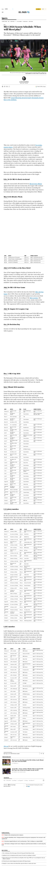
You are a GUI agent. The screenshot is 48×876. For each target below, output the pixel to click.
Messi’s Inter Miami (36, 184)
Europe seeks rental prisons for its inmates (14, 835)
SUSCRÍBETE (38, 9)
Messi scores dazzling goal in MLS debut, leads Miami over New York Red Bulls (28, 761)
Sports (4, 18)
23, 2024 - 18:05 (24, 83)
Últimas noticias (5, 832)
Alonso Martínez (24, 81)
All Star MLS (8, 780)
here (29, 786)
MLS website (34, 298)
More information (7, 786)
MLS (4, 24)
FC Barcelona (25, 21)
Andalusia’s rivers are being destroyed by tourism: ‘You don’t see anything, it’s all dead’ (19, 855)
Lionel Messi (14, 780)
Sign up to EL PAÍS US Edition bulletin (12, 753)
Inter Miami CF (31, 780)
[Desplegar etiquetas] (43, 780)
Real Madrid (19, 21)
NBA (8, 21)
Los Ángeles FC (20, 780)
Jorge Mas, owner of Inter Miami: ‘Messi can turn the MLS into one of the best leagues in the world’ (27, 769)
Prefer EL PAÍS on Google (41, 86)
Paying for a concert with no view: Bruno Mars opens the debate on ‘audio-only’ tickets (19, 863)
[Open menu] (3, 12)
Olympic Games (4, 21)
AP (12, 763)
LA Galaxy (26, 780)
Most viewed (5, 850)
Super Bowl (12, 21)
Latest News (31, 21)
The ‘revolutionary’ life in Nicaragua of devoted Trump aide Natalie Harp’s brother (18, 853)
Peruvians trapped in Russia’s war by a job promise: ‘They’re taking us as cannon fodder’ (24, 841)
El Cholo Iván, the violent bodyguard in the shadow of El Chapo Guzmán (16, 861)
